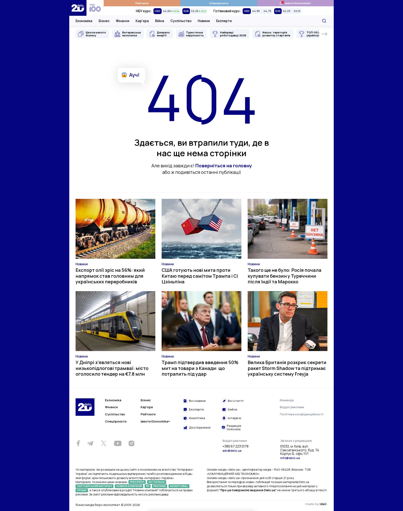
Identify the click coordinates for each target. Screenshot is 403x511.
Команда (287, 400)
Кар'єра (142, 20)
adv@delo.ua (231, 450)
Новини (204, 20)
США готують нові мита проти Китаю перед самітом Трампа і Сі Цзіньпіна (200, 276)
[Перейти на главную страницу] (77, 8)
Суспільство (180, 20)
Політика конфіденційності (301, 414)
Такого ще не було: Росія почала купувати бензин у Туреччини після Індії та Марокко (284, 276)
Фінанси (122, 20)
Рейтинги (142, 3)
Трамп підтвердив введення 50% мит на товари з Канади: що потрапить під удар (200, 368)
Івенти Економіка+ (295, 3)
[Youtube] (117, 443)
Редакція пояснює (234, 427)
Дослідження (200, 427)
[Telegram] (90, 443)
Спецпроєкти (218, 3)
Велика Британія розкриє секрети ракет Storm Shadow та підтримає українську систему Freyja (287, 368)
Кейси (232, 409)
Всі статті (235, 401)
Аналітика (197, 418)
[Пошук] (324, 20)
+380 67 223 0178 (235, 446)
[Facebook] (78, 443)
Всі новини (197, 401)
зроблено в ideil (316, 504)
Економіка (84, 20)
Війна (159, 20)
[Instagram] (131, 443)
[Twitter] (103, 443)
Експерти (224, 20)
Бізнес (104, 20)
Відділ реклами (292, 407)
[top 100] (95, 8)
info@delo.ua (290, 458)
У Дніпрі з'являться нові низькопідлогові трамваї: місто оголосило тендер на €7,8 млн (112, 368)
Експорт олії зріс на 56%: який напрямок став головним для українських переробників (110, 276)
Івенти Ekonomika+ (155, 421)
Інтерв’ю (234, 418)
